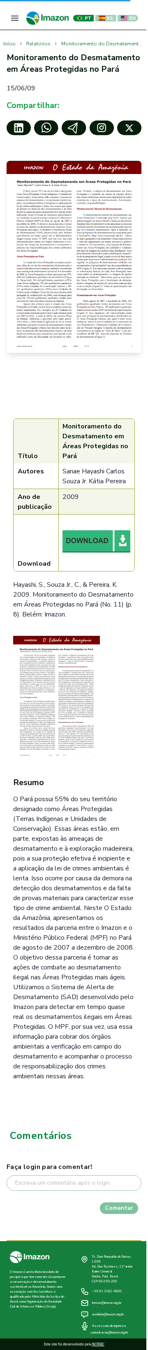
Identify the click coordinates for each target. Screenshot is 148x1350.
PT (88, 18)
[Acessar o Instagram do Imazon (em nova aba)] (102, 128)
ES (110, 18)
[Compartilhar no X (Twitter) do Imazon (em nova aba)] (129, 128)
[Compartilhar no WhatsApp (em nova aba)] (46, 128)
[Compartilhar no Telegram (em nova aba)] (74, 128)
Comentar (119, 1208)
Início (10, 43)
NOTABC (98, 1344)
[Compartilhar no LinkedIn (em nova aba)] (19, 128)
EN (132, 18)
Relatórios (39, 43)
